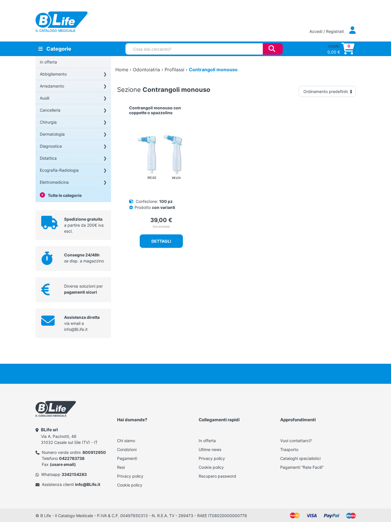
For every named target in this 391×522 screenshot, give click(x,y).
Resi (121, 467)
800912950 (94, 452)
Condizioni (127, 449)
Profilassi (174, 69)
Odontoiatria (146, 69)
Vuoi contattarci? (296, 440)
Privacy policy (130, 476)
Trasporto (289, 449)
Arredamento (52, 86)
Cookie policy (129, 485)
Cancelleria (50, 110)
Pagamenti (127, 458)
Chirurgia (48, 122)
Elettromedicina (54, 182)
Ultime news (210, 449)
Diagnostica (51, 146)
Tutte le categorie (65, 195)
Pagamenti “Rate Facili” (301, 467)
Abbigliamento (53, 74)
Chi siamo (126, 440)
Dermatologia (52, 134)
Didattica (48, 158)
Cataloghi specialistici (300, 458)
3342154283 (74, 474)
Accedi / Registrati (327, 31)
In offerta (48, 62)
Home (121, 69)
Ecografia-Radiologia (59, 170)
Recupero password (217, 476)
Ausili (44, 98)
